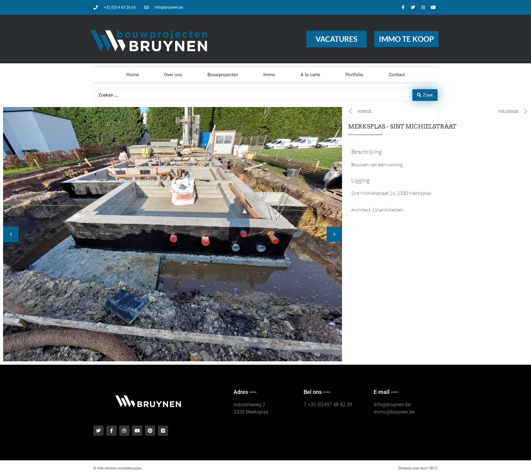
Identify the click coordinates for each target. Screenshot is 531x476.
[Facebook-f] (403, 7)
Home (132, 74)
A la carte (310, 74)
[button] (334, 234)
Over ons (173, 74)
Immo (269, 74)
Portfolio (354, 74)
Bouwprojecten (222, 74)
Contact (397, 74)
